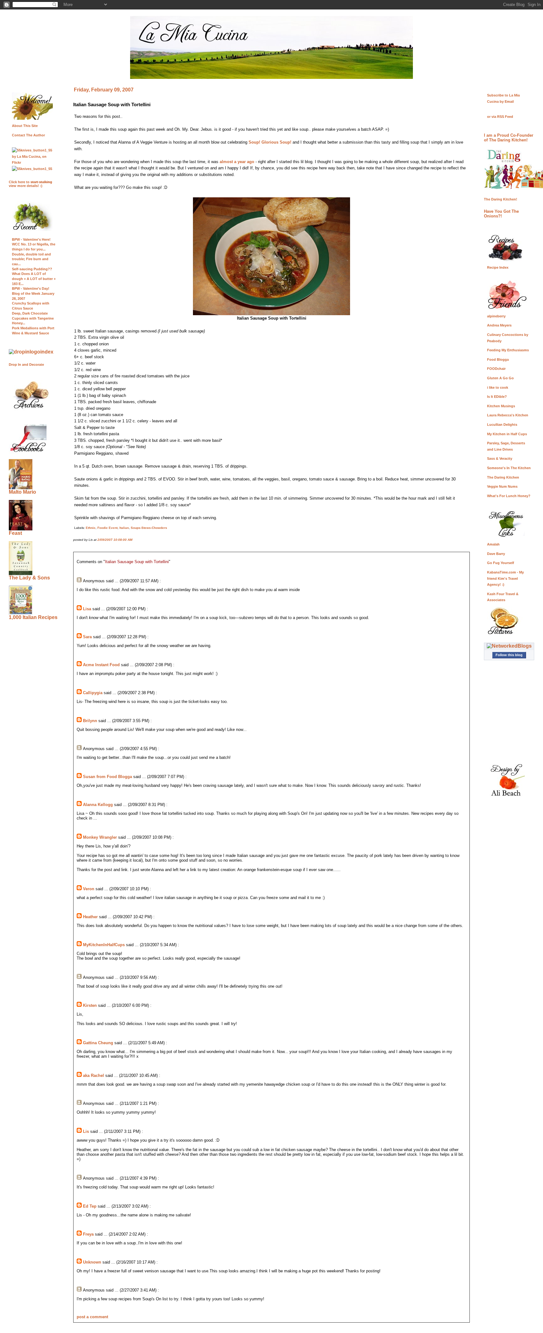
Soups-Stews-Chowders (149, 527)
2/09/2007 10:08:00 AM (114, 539)
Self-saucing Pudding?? (32, 269)
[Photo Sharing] (31, 351)
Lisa (87, 608)
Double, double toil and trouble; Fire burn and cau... (31, 259)
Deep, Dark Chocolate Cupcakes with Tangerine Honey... (33, 318)
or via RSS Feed (500, 116)
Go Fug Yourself (500, 563)
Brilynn (90, 720)
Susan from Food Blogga (107, 776)
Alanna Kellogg (98, 804)
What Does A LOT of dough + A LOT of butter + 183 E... (34, 278)
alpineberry (496, 316)
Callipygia (92, 692)
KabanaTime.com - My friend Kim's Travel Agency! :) (505, 578)
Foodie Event (107, 527)
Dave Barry (496, 554)
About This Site (25, 126)
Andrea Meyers (499, 325)
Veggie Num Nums (502, 486)
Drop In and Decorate (26, 364)
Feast (15, 533)
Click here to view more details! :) (30, 184)
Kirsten (90, 1005)
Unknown (92, 1262)
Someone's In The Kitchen (509, 468)
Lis (86, 1131)
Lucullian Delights (502, 424)
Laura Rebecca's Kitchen (507, 415)
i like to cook (497, 387)
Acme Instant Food (101, 664)
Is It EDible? (497, 396)
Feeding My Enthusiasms (508, 350)
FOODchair (496, 368)
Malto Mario (22, 492)
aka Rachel (93, 1075)
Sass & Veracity (499, 458)
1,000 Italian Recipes (33, 617)
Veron (88, 888)
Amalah (493, 544)
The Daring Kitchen (503, 477)
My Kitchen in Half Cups (507, 434)
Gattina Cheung (98, 1042)
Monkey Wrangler (100, 837)
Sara (87, 636)
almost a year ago (237, 161)
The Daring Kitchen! (500, 199)
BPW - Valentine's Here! (31, 239)
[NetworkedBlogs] (509, 646)
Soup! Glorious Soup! (270, 142)
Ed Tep (89, 1206)
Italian (124, 527)
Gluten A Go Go (500, 378)
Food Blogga (498, 359)
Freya (88, 1234)
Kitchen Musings (501, 406)
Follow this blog (509, 655)
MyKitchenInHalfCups (104, 944)
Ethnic (91, 527)
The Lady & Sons (29, 577)
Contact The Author (28, 135)
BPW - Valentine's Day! (30, 288)
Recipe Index (497, 267)
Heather (90, 916)
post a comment (92, 1316)
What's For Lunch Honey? (508, 496)
